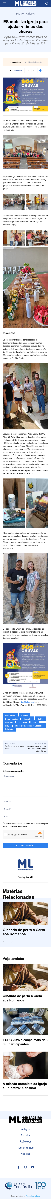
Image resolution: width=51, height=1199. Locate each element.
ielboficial (9, 729)
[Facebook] (18, 1167)
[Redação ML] (25, 865)
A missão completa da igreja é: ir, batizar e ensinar (25, 1085)
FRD (7, 725)
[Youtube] (32, 1167)
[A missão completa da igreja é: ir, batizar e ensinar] (25, 1065)
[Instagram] (25, 1167)
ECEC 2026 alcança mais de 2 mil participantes (25, 1041)
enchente (23, 722)
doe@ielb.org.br (27, 702)
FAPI (35, 722)
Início (19, 13)
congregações (11, 719)
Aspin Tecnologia (33, 1196)
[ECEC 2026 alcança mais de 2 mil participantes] (25, 1021)
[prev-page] (6, 942)
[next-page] (13, 942)
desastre (28, 719)
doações (9, 722)
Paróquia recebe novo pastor (14, 747)
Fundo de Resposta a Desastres (29, 725)
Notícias (30, 13)
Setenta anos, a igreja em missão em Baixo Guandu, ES (36, 748)
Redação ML (17, 62)
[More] (40, 70)
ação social (10, 715)
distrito (41, 719)
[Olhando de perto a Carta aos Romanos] (25, 913)
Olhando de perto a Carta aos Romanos (24, 931)
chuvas (24, 715)
